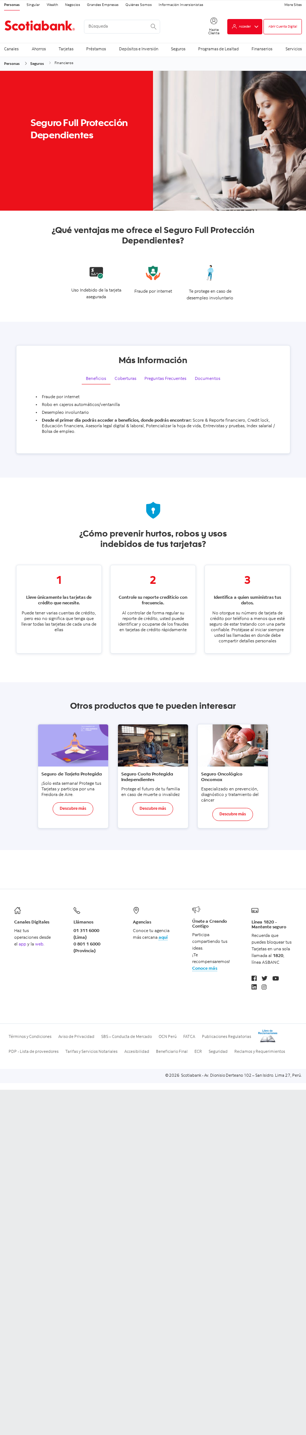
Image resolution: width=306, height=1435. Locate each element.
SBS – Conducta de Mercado (126, 1037)
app (22, 944)
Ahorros (39, 49)
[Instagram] (264, 988)
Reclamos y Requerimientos (259, 1052)
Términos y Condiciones (30, 1037)
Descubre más (73, 809)
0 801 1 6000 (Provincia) (87, 947)
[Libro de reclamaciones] (268, 1042)
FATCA (189, 1037)
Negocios (72, 5)
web (39, 944)
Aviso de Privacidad (76, 1037)
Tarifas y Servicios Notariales (91, 1052)
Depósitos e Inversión (138, 49)
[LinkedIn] (254, 988)
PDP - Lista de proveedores (34, 1052)
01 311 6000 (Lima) (86, 934)
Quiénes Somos (138, 5)
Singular (33, 5)
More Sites (293, 5)
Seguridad (218, 1052)
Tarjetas (66, 49)
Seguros (178, 49)
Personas (12, 5)
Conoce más (204, 968)
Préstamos (96, 49)
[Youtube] (275, 979)
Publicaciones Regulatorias (226, 1037)
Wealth (52, 5)
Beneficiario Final (172, 1052)
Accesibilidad (136, 1052)
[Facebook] (254, 979)
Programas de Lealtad (218, 49)
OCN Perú (168, 1037)
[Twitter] (265, 979)
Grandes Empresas (103, 5)
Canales (11, 49)
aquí (163, 937)
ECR (198, 1052)
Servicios (293, 49)
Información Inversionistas (181, 5)
